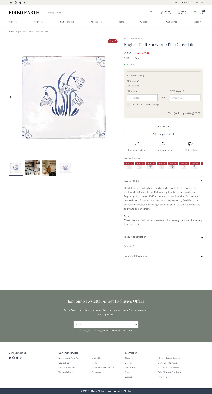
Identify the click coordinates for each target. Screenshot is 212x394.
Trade (175, 2)
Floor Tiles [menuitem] (38, 21)
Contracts (96, 372)
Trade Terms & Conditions (103, 367)
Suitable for (130, 246)
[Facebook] (11, 2)
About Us (199, 2)
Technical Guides (65, 372)
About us (129, 358)
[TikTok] (24, 2)
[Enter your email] (135, 324)
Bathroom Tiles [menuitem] (67, 21)
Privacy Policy (164, 376)
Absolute (127, 391)
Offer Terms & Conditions (170, 372)
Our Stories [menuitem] (171, 21)
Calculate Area (133, 86)
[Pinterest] (20, 2)
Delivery (128, 362)
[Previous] (11, 97)
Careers (128, 376)
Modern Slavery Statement (170, 358)
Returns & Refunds (66, 367)
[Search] (151, 12)
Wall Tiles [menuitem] (13, 21)
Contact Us (63, 362)
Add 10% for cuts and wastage (145, 104)
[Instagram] (15, 2)
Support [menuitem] (197, 21)
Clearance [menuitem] (144, 21)
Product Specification (135, 236)
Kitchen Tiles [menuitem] (96, 21)
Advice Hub (186, 2)
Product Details (132, 181)
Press (127, 372)
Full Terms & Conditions (169, 367)
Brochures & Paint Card (69, 358)
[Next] (117, 97)
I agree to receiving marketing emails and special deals (108, 330)
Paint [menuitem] (121, 21)
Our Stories (130, 367)
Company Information (168, 362)
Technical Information (135, 256)
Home (11, 32)
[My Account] (195, 12)
